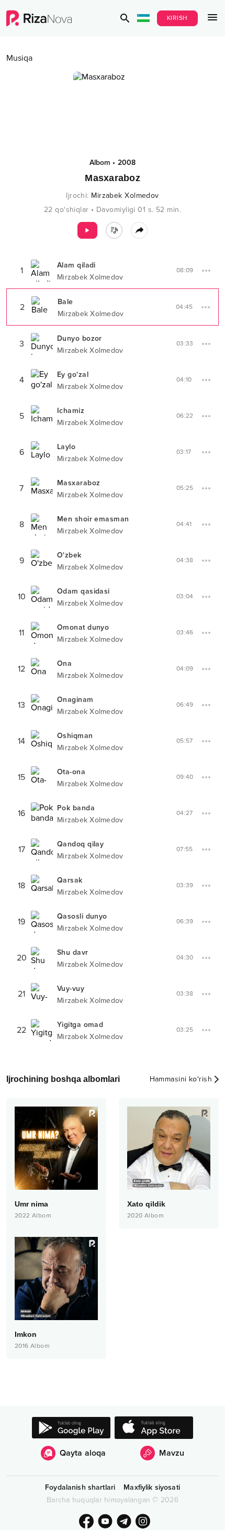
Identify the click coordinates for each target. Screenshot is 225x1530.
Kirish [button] (177, 18)
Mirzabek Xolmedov (125, 195)
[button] (125, 18)
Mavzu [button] (171, 1453)
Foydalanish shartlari (80, 1487)
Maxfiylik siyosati (151, 1487)
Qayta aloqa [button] (83, 1453)
